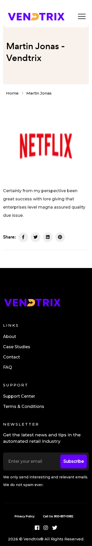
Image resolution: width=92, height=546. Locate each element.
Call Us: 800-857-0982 (58, 516)
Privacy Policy (24, 516)
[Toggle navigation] (82, 16)
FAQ (7, 367)
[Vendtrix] (36, 16)
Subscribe (73, 461)
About (9, 336)
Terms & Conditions (23, 406)
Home (13, 93)
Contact (11, 357)
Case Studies (16, 346)
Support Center (19, 396)
